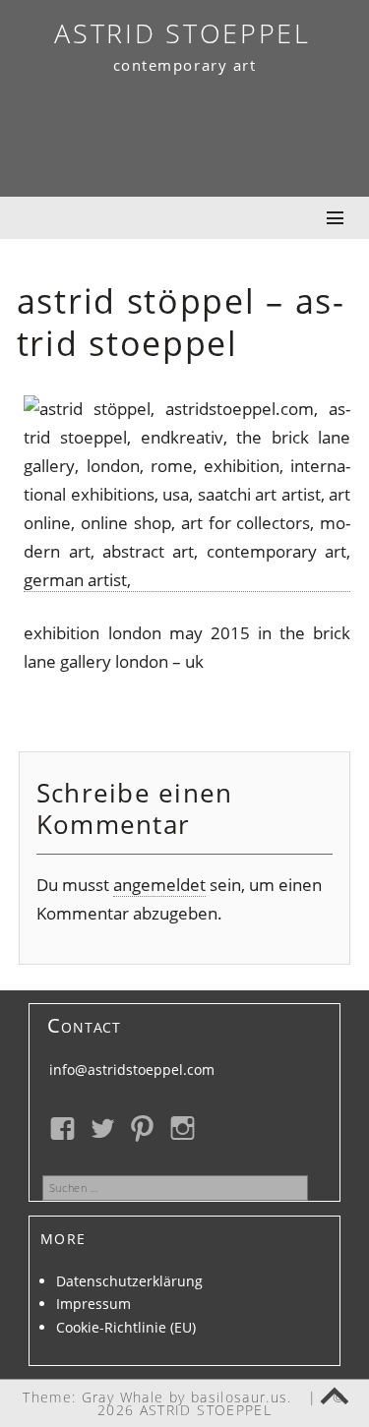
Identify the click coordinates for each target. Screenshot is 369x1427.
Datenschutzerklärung (129, 1281)
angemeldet (159, 884)
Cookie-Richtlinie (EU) (126, 1327)
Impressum (93, 1303)
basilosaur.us (239, 1397)
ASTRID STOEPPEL (182, 33)
